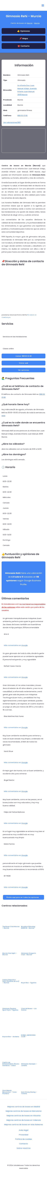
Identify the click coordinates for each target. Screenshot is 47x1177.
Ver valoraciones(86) (12, 122)
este (3, 416)
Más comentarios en (16, 645)
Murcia (29, 23)
